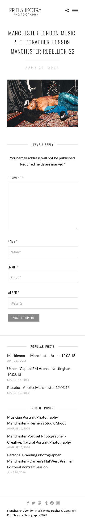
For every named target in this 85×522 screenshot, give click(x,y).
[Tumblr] (45, 503)
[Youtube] (39, 503)
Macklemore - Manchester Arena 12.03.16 (41, 355)
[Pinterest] (52, 503)
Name (12, 241)
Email (13, 267)
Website (13, 292)
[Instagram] (58, 503)
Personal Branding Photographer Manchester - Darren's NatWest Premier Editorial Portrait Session (40, 461)
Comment (15, 177)
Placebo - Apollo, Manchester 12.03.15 (38, 387)
